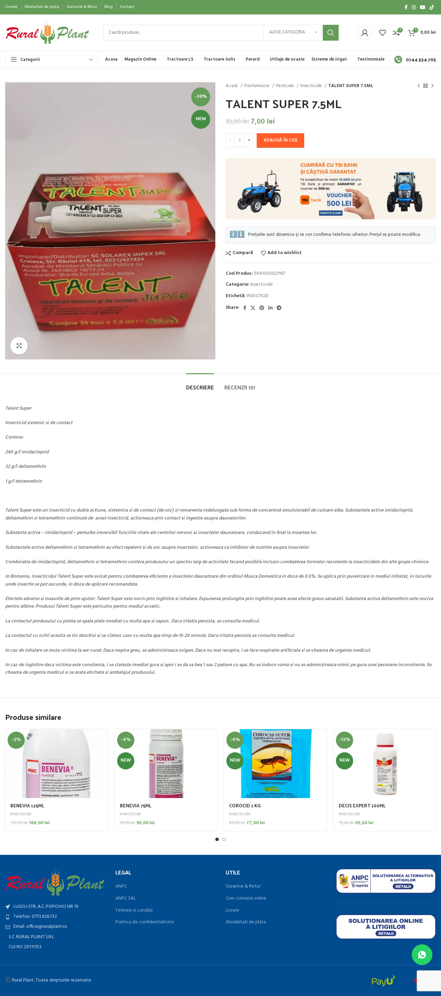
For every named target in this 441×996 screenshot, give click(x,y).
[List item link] (55, 917)
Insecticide (311, 86)
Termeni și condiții (134, 910)
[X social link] (252, 307)
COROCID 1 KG (245, 805)
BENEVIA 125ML (27, 805)
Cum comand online (246, 898)
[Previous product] (418, 86)
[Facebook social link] (406, 7)
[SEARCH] (331, 33)
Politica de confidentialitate (144, 922)
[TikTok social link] (432, 7)
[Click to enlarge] (19, 345)
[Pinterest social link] (261, 307)
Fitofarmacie (257, 86)
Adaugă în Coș (280, 140)
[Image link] (55, 882)
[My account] (365, 33)
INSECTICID (258, 296)
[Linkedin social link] (270, 307)
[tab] (200, 383)
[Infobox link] (415, 59)
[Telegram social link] (279, 307)
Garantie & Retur (243, 886)
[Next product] (432, 86)
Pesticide (285, 86)
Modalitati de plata (246, 922)
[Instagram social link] (414, 7)
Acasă (232, 86)
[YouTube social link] (423, 7)
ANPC (121, 886)
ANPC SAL (125, 898)
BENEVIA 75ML (136, 805)
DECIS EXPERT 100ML (362, 805)
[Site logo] (47, 32)
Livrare (232, 910)
